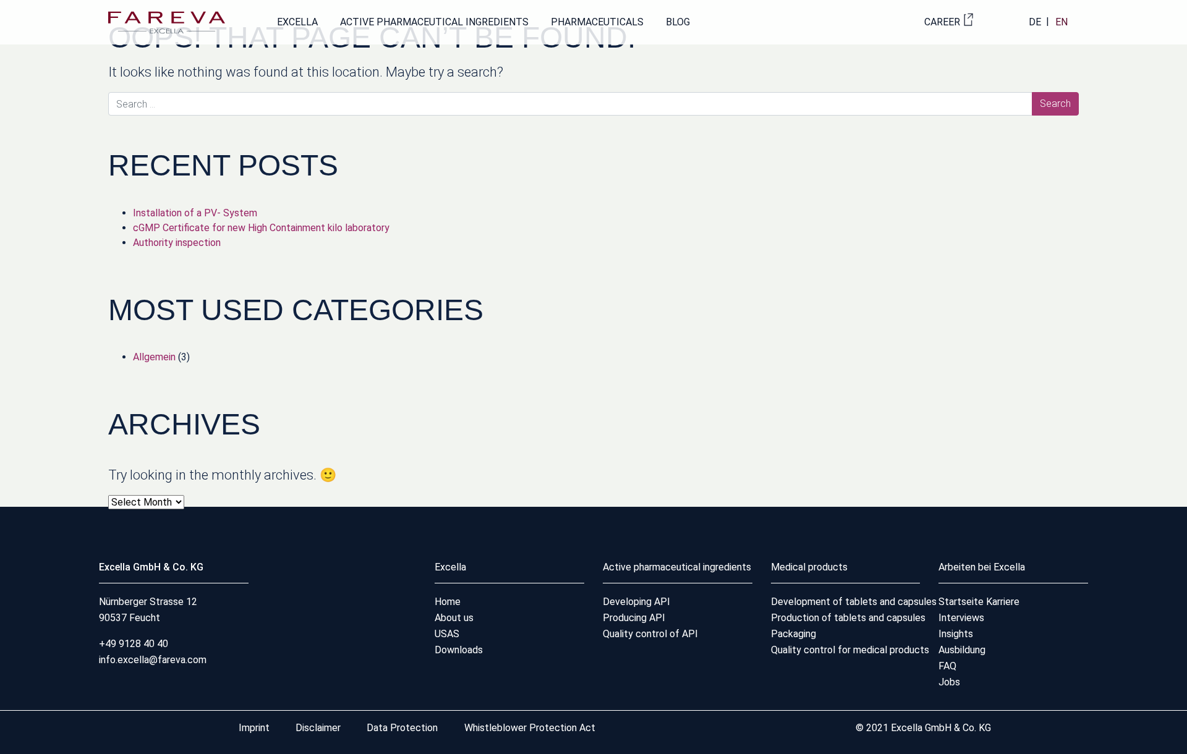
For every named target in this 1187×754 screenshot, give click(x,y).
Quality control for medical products (850, 650)
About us (454, 618)
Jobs (949, 682)
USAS (447, 634)
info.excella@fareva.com (152, 660)
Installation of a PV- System (195, 213)
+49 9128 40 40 (133, 644)
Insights (955, 634)
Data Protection (402, 728)
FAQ (947, 666)
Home (448, 602)
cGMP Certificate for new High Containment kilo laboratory (261, 228)
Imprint (255, 728)
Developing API (636, 602)
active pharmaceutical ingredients (434, 22)
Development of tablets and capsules (854, 602)
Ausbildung (961, 650)
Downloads (459, 650)
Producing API (634, 618)
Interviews (961, 618)
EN (1061, 22)
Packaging (793, 634)
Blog (678, 22)
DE (1035, 22)
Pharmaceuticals (597, 22)
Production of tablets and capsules (848, 618)
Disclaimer (319, 728)
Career (942, 22)
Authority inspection (177, 242)
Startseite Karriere (978, 602)
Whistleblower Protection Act (529, 728)
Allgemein (154, 357)
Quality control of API (650, 634)
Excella (297, 22)
